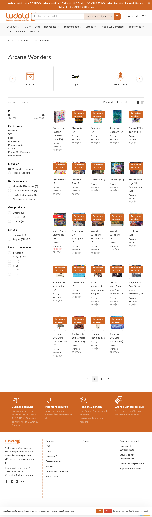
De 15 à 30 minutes (25, 190)
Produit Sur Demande (112, 26)
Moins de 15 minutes (25, 186)
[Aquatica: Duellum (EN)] (117, 117)
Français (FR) (21, 235)
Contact (87, 441)
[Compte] (137, 16)
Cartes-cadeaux (17, 31)
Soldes (89, 26)
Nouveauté (50, 26)
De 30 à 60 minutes (25, 195)
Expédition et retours (131, 468)
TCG (25, 26)
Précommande (71, 26)
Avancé (19, 221)
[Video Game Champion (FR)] (60, 220)
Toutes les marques (23, 169)
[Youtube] (22, 481)
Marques (34, 31)
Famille (19, 217)
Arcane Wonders (43, 40)
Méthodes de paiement (132, 463)
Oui (99, 511)
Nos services (134, 26)
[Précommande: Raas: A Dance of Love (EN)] (60, 117)
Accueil (11, 40)
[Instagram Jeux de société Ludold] (12, 481)
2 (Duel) (19, 257)
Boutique (12, 26)
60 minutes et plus (24, 199)
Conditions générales (130, 441)
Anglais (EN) (22, 239)
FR (129, 16)
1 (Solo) (18, 252)
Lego (37, 26)
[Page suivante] (108, 379)
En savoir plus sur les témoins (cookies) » (131, 511)
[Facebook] (6, 481)
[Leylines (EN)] (117, 168)
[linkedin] (17, 481)
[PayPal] (147, 515)
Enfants (18, 212)
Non (108, 511)
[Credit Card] (141, 515)
